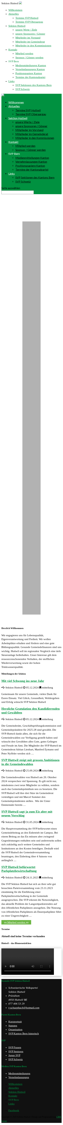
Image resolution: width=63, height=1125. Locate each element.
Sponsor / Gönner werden (29, 57)
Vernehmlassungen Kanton (30, 69)
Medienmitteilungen (19, 1073)
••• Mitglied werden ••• (16, 922)
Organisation (15, 1029)
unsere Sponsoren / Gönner (30, 33)
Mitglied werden (24, 53)
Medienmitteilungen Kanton (30, 65)
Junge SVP (14, 1055)
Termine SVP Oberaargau (29, 21)
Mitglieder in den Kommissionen (33, 45)
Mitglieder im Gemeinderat (30, 41)
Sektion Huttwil (16, 25)
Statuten (12, 1025)
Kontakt (12, 49)
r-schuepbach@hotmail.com (23, 1007)
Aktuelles (13, 13)
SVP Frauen (14, 1047)
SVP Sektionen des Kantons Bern (33, 85)
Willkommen (15, 10)
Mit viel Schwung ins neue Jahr (22, 681)
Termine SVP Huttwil (26, 18)
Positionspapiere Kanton (28, 73)
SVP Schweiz (22, 89)
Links (11, 81)
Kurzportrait (15, 1021)
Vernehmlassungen (18, 1077)
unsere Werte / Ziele (26, 29)
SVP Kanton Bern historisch (23, 1033)
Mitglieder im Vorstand (27, 37)
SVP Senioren (15, 1051)
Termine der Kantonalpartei (30, 77)
